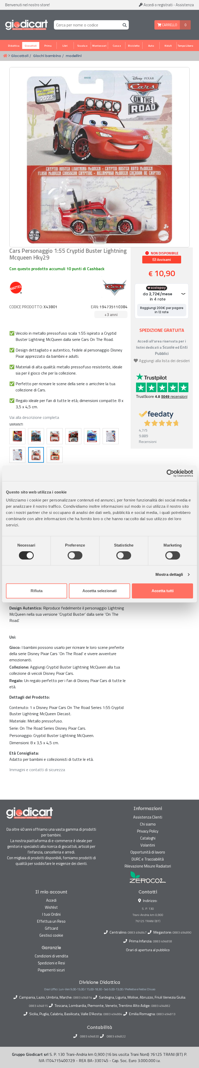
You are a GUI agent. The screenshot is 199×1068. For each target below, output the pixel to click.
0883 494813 (166, 1014)
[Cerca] (123, 24)
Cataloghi (147, 838)
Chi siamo (148, 824)
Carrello (169, 24)
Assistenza (185, 5)
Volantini (147, 845)
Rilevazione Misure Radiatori (148, 866)
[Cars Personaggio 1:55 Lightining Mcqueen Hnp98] (17, 455)
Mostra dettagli (169, 574)
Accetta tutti (163, 591)
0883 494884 (112, 1014)
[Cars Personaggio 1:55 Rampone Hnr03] (110, 436)
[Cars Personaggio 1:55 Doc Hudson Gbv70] (92, 436)
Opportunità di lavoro (147, 852)
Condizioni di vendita (51, 956)
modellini (74, 55)
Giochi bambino (47, 55)
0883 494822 (116, 1036)
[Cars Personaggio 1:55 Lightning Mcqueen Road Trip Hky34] (54, 436)
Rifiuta (36, 591)
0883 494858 (162, 941)
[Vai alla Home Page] (5, 56)
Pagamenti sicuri (51, 970)
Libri (65, 46)
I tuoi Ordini (51, 914)
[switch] (75, 555)
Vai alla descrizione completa (34, 417)
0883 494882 (160, 1006)
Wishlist (51, 907)
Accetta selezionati (99, 591)
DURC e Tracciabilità (148, 859)
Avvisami (163, 259)
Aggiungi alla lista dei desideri (164, 360)
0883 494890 (182, 932)
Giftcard (51, 928)
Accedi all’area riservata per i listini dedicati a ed (162, 347)
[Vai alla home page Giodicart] (26, 25)
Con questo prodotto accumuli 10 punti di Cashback (56, 269)
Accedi (158, 5)
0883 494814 (82, 997)
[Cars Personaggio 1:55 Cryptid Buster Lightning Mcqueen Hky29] (36, 455)
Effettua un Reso (51, 921)
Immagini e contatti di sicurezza (37, 769)
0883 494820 (89, 1036)
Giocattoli (31, 46)
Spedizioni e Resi (51, 963)
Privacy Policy (147, 831)
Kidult (168, 46)
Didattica (13, 46)
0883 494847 (137, 932)
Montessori (99, 46)
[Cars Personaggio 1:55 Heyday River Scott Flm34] (17, 436)
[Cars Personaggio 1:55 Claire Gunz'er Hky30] (54, 455)
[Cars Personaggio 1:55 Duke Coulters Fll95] (73, 436)
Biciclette (133, 46)
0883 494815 (38, 1006)
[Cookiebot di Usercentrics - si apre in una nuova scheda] (170, 473)
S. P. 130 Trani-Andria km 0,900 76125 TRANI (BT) (147, 914)
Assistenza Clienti (147, 817)
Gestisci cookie (51, 935)
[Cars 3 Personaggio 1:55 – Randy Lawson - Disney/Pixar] (36, 436)
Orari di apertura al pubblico (148, 950)
